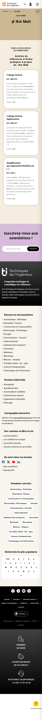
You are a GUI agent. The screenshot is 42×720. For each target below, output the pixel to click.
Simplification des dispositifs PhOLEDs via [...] (20, 166)
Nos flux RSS (9, 470)
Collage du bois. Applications (15, 117)
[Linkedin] (18, 462)
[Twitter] (8, 462)
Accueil (5, 11)
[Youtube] (13, 462)
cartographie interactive (23, 418)
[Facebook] (3, 462)
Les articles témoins (12, 443)
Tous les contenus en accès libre (18, 447)
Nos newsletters (11, 467)
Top (7, 559)
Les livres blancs (11, 436)
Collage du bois (14, 75)
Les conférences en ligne (14, 440)
